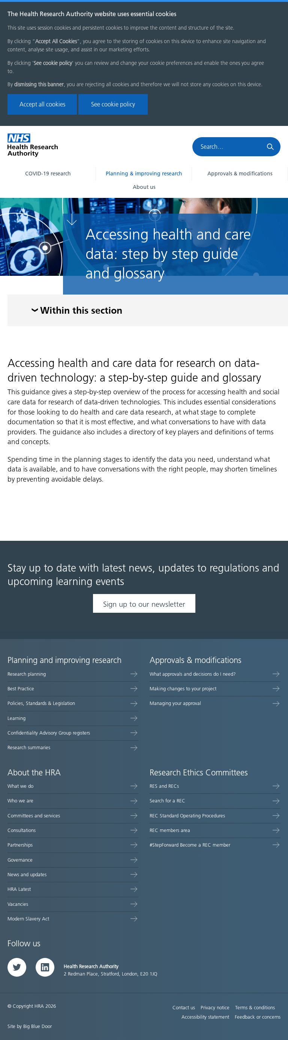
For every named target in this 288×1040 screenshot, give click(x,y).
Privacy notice (215, 1007)
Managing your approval (175, 703)
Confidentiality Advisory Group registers (49, 733)
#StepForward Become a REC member (190, 845)
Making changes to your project (183, 688)
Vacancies (18, 904)
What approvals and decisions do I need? (193, 674)
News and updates (27, 874)
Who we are (20, 801)
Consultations (22, 830)
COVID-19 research (48, 174)
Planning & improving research (144, 174)
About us (144, 187)
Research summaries (29, 747)
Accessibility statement (205, 1017)
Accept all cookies (42, 104)
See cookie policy (113, 104)
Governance (20, 860)
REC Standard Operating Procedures (187, 816)
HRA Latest (19, 889)
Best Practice (21, 688)
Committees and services (34, 816)
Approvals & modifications (239, 174)
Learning (17, 718)
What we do (20, 786)
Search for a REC (167, 801)
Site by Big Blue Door (30, 1026)
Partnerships (20, 845)
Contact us (183, 1007)
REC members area (170, 830)
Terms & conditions (255, 1007)
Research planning (27, 674)
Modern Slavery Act (28, 919)
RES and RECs (164, 786)
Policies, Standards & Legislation (41, 703)
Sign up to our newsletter (144, 604)
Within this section (81, 311)
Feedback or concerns (257, 1017)
